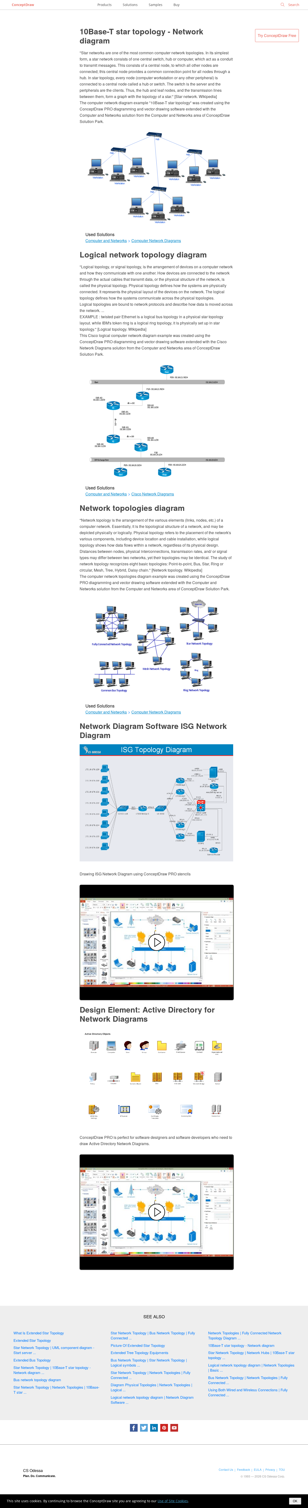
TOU (282, 1469)
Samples (155, 4)
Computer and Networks (106, 240)
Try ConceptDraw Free (277, 35)
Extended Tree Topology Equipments (139, 1352)
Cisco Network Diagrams (152, 494)
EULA (258, 1469)
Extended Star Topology (32, 1340)
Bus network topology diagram (37, 1379)
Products (104, 4)
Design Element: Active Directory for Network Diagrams (147, 1014)
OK (295, 1501)
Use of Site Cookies (173, 1501)
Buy (176, 4)
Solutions (130, 4)
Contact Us (226, 1469)
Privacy (270, 1469)
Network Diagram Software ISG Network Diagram (153, 730)
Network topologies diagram (132, 507)
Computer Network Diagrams (156, 240)
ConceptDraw (23, 4)
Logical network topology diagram (143, 254)
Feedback (243, 1469)
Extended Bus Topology (32, 1359)
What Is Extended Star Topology (38, 1332)
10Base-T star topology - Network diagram (141, 36)
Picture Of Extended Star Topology (138, 1345)
